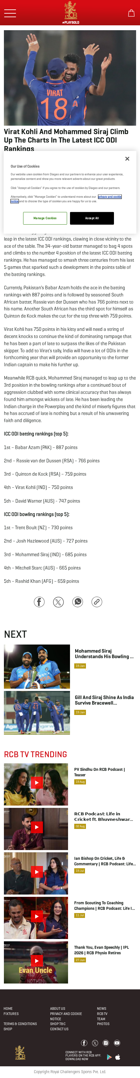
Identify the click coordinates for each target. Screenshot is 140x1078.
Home (8, 1008)
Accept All (92, 218)
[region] (70, 192)
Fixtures (11, 1013)
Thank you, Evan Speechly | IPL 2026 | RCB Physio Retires (101, 950)
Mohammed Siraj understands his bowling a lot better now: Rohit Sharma (104, 653)
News (101, 1008)
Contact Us (59, 1029)
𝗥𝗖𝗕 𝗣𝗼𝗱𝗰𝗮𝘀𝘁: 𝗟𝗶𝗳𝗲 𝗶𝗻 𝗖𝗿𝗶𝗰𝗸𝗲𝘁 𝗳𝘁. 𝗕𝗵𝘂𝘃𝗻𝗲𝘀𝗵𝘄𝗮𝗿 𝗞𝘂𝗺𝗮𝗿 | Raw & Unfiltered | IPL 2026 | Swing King (103, 816)
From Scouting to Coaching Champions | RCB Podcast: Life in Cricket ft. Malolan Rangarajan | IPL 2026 (104, 905)
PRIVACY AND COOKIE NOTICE (66, 1016)
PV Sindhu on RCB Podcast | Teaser (99, 772)
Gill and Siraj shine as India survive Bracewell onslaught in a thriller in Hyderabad (104, 700)
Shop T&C (57, 1024)
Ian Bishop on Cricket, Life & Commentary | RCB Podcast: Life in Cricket (103, 861)
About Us (57, 1008)
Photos (103, 1024)
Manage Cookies (45, 218)
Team (101, 1019)
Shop (8, 1029)
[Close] (127, 159)
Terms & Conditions (20, 1024)
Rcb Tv (102, 1013)
